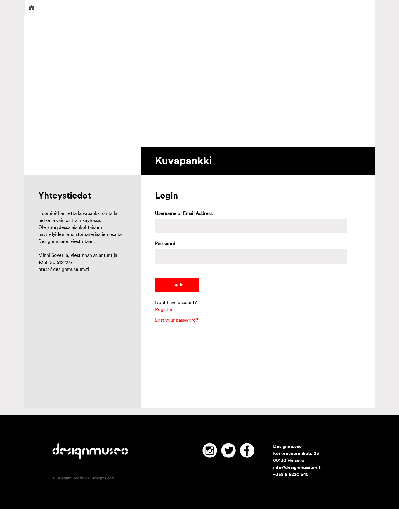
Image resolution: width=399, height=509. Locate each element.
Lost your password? (176, 320)
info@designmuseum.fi (297, 467)
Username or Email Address (184, 213)
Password (165, 243)
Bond (109, 478)
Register (164, 309)
